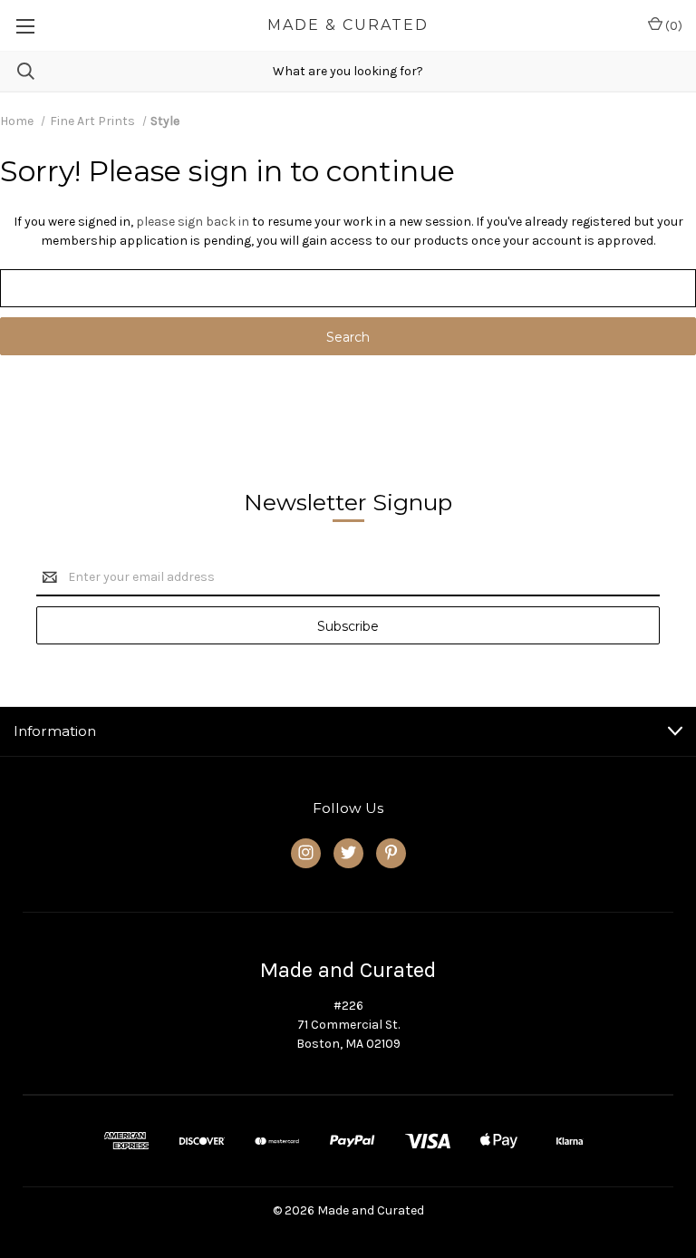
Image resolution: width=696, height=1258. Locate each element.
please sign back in (192, 221)
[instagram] (306, 852)
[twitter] (348, 852)
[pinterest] (391, 852)
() (672, 26)
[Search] (17, 71)
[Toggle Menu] (25, 25)
